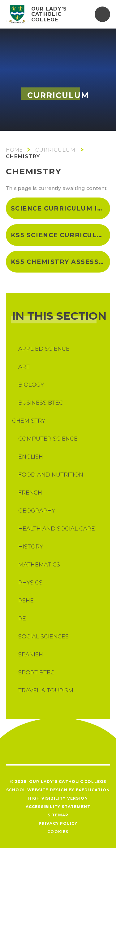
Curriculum (55, 150)
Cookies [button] (57, 831)
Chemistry (23, 156)
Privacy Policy (58, 823)
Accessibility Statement (58, 806)
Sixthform (14, 150)
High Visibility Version (58, 798)
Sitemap (58, 815)
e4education (93, 790)
